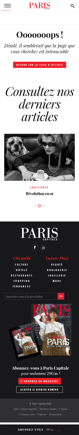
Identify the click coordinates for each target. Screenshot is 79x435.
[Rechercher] (72, 5)
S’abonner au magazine (40, 381)
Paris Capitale (39, 403)
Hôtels (22, 270)
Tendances (22, 286)
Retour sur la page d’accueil (39, 64)
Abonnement (55, 414)
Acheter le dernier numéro (39, 389)
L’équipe (63, 409)
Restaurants (22, 275)
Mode (57, 281)
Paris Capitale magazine (25, 409)
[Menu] (6, 5)
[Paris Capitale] (39, 6)
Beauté (57, 264)
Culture (22, 264)
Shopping (21, 281)
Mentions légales (48, 409)
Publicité (41, 414)
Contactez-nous (27, 414)
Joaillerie (57, 275)
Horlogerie (57, 270)
